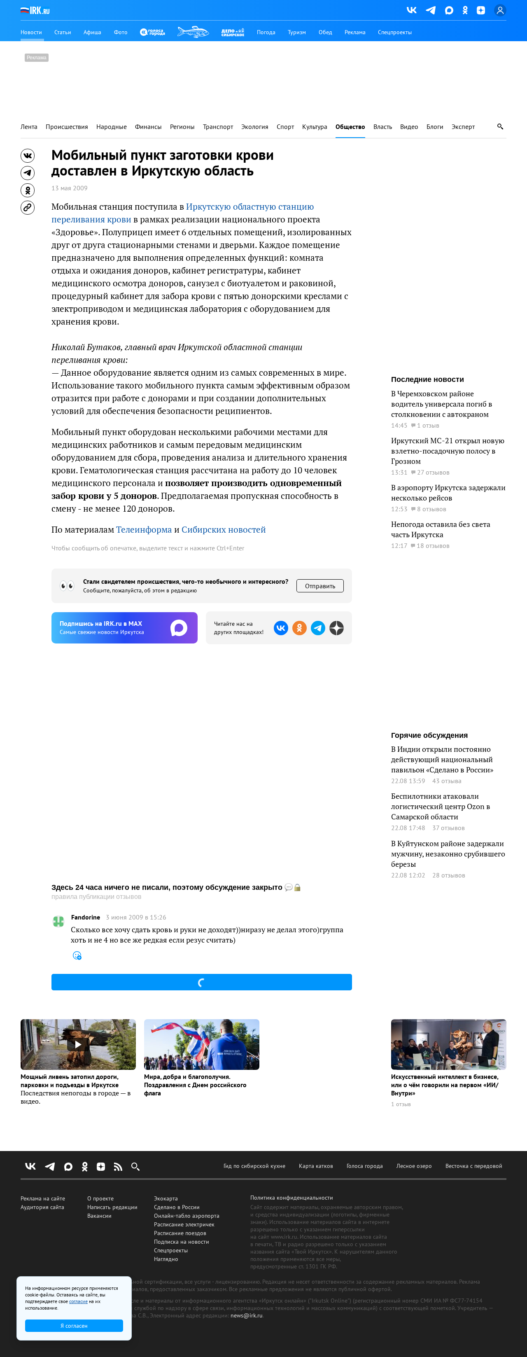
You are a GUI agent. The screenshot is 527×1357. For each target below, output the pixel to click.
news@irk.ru (247, 1315)
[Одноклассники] (465, 10)
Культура (314, 127)
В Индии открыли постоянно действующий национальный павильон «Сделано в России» (442, 759)
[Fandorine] (58, 922)
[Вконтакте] (412, 10)
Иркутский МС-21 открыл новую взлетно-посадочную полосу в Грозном (447, 451)
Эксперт (463, 127)
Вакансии (99, 1215)
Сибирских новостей (224, 529)
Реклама (355, 32)
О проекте (100, 1198)
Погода (266, 32)
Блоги (435, 127)
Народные (111, 127)
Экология (254, 127)
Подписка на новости (181, 1241)
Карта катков (316, 1166)
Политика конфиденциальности (291, 1197)
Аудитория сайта (42, 1207)
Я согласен (74, 1325)
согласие (78, 1301)
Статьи (62, 32)
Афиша (92, 32)
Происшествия (67, 127)
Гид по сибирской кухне (254, 1166)
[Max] (449, 10)
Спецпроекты (395, 32)
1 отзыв (401, 1104)
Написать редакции (112, 1207)
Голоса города (365, 1166)
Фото (121, 32)
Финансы (148, 127)
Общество (350, 127)
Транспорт (218, 127)
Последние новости (427, 379)
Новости (31, 32)
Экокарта (166, 1198)
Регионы (182, 127)
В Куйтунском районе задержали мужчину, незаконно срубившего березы (448, 854)
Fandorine (85, 917)
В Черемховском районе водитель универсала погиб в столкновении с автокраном (441, 404)
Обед (325, 32)
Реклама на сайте (43, 1198)
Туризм (297, 32)
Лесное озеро (414, 1166)
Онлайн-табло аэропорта (186, 1215)
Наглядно (166, 1259)
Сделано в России (177, 1207)
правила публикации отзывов (96, 896)
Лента (29, 127)
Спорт (285, 127)
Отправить (320, 586)
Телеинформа (144, 529)
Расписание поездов (180, 1233)
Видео (409, 127)
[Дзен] (481, 10)
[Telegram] (431, 10)
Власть (382, 127)
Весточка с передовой (473, 1166)
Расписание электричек (184, 1224)
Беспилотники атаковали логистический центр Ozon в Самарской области (440, 806)
